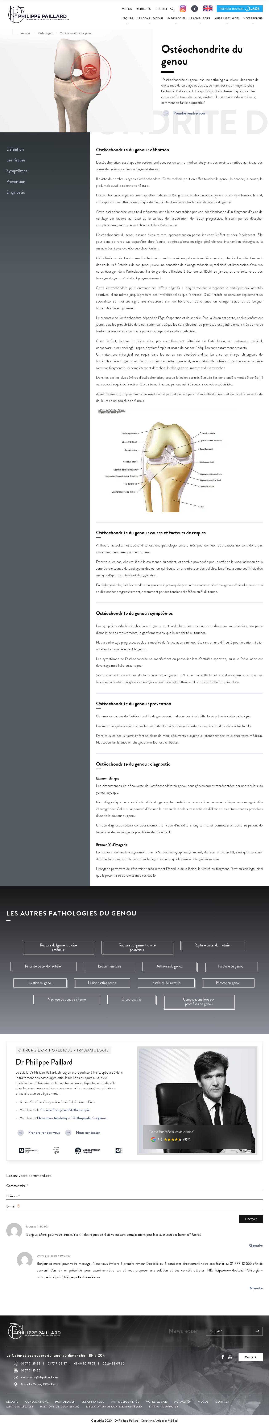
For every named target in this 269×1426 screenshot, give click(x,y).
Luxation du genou (40, 983)
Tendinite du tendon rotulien (43, 966)
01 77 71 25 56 (31, 1370)
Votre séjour (156, 1402)
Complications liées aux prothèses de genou (199, 1002)
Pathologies (65, 1402)
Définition (15, 149)
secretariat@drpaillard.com (40, 1377)
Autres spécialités (125, 1402)
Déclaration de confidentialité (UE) (114, 1406)
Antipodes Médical (166, 1420)
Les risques (15, 160)
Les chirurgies (93, 1402)
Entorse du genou (228, 983)
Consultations (36, 1402)
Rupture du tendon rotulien (212, 945)
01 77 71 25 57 (57, 1363)
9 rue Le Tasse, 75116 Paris (39, 1384)
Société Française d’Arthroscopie (65, 1109)
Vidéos (126, 9)
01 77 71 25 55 (31, 1363)
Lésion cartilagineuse (102, 983)
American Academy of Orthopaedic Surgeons (72, 1117)
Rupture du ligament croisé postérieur (137, 947)
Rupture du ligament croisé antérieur (58, 947)
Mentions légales (19, 1406)
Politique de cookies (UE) (59, 1406)
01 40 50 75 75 (85, 1363)
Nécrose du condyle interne (66, 999)
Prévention (15, 181)
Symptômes (16, 171)
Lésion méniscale (109, 966)
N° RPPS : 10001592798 (164, 1406)
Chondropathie (131, 999)
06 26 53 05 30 (114, 1363)
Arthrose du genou (170, 966)
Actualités (143, 9)
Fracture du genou (230, 966)
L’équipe (12, 1402)
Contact (161, 9)
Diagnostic (15, 192)
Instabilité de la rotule (166, 983)
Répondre (255, 1245)
